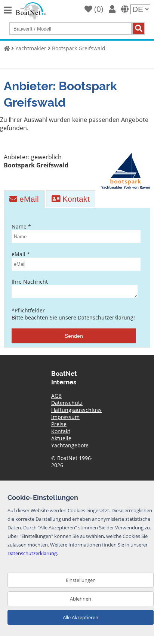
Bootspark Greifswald (78, 48)
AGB (56, 395)
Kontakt (75, 199)
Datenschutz (67, 402)
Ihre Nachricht (30, 281)
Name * (21, 226)
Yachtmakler (30, 48)
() (97, 9)
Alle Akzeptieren (80, 617)
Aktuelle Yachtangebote (70, 442)
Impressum (65, 417)
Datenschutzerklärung (105, 317)
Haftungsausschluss (76, 409)
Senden (74, 336)
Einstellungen (81, 580)
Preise (59, 424)
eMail (28, 199)
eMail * (21, 254)
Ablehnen (80, 598)
